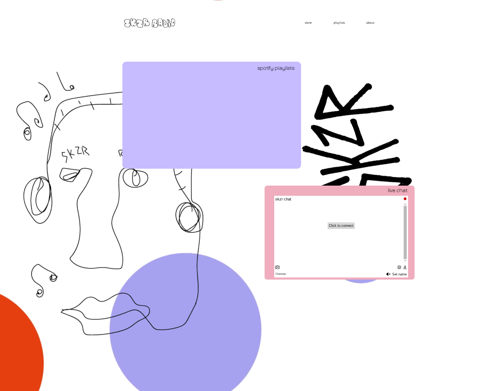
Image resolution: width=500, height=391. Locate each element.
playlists (339, 22)
